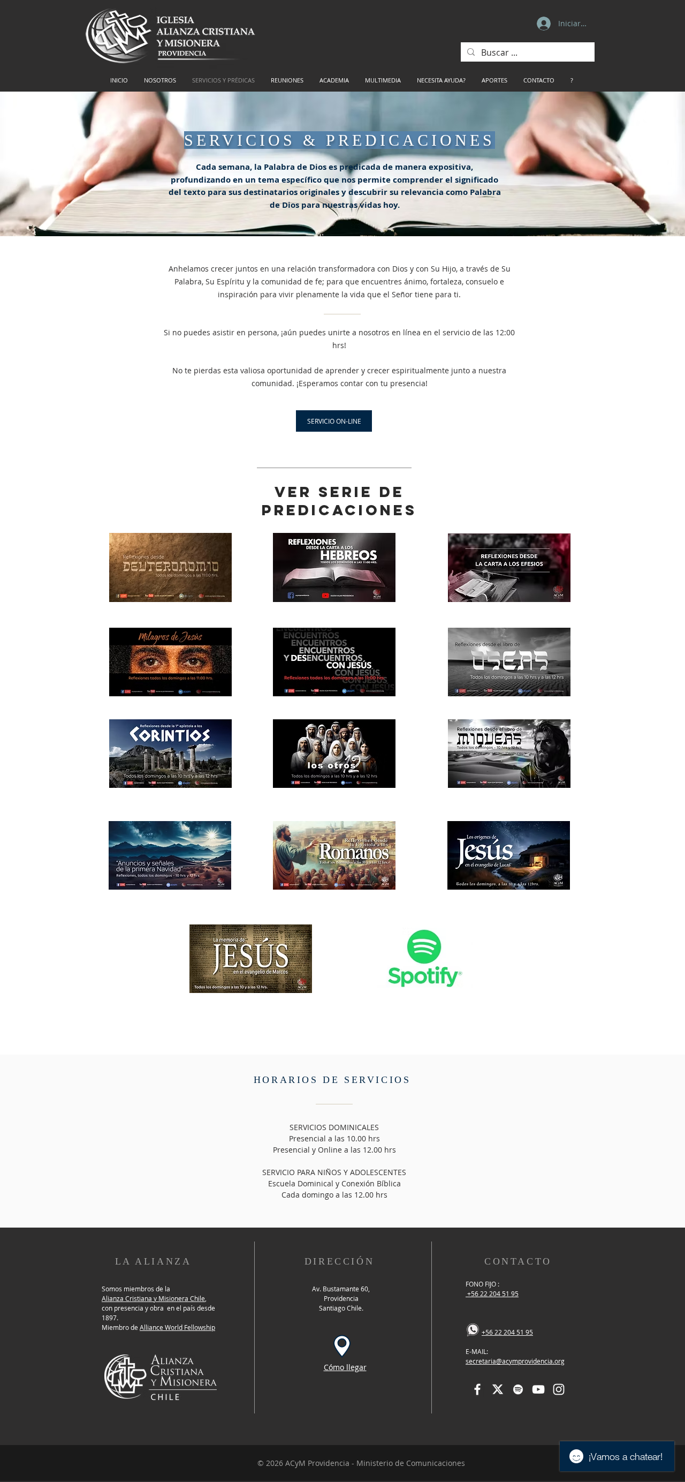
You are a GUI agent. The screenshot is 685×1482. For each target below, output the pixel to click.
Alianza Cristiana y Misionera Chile (153, 1298)
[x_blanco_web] (497, 1389)
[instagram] (558, 1389)
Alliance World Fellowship (177, 1327)
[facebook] (477, 1389)
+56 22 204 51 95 (492, 1293)
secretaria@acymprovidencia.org (515, 1361)
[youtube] (538, 1389)
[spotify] (518, 1389)
